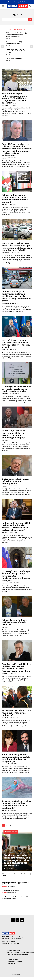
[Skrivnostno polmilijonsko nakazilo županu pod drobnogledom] (17, 465)
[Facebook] (13, 920)
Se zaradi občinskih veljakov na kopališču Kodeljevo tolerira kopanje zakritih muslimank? (16, 804)
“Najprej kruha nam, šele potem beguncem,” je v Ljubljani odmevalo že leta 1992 (16, 50)
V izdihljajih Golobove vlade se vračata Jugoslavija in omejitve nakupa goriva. (16, 389)
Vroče (3, 349)
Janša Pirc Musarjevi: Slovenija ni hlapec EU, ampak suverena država (15, 897)
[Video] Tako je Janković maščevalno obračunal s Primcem (14, 622)
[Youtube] (22, 920)
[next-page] (31, 46)
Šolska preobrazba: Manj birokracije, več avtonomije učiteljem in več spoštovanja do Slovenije (16, 34)
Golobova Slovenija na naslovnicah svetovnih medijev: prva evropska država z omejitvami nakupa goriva (16, 296)
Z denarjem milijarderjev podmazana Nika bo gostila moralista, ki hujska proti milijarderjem (16, 758)
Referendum (5, 252)
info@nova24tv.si (15, 950)
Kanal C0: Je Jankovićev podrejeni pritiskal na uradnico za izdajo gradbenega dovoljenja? (14, 434)
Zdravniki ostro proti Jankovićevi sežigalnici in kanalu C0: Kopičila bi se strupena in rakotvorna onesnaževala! (15, 98)
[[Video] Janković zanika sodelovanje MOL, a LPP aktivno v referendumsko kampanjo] (17, 181)
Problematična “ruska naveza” (14, 58)
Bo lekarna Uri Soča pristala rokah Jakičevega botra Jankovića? (16, 712)
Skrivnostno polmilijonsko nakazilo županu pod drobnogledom (15, 481)
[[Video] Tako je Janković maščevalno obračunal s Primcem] (17, 606)
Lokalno (4, 204)
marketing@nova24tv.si (21, 954)
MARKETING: (10, 954)
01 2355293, (17, 952)
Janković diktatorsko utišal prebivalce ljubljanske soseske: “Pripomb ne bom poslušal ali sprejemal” (16, 526)
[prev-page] (2, 46)
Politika (4, 486)
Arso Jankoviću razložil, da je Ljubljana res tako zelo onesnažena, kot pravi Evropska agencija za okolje (17, 667)
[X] (17, 920)
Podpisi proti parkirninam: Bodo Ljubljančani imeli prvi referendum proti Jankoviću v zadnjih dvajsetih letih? (17, 247)
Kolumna (4, 892)
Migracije (4, 886)
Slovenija (5, 105)
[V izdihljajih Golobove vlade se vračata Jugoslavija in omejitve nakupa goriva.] (17, 373)
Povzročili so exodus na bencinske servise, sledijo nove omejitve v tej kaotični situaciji (16, 343)
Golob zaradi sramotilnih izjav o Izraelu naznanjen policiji (15, 42)
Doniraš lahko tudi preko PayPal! (17, 2)
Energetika (5, 303)
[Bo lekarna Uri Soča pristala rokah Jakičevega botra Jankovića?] (17, 697)
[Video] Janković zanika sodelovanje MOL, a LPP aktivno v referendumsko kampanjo (15, 198)
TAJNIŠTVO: (10, 952)
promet (4, 158)
